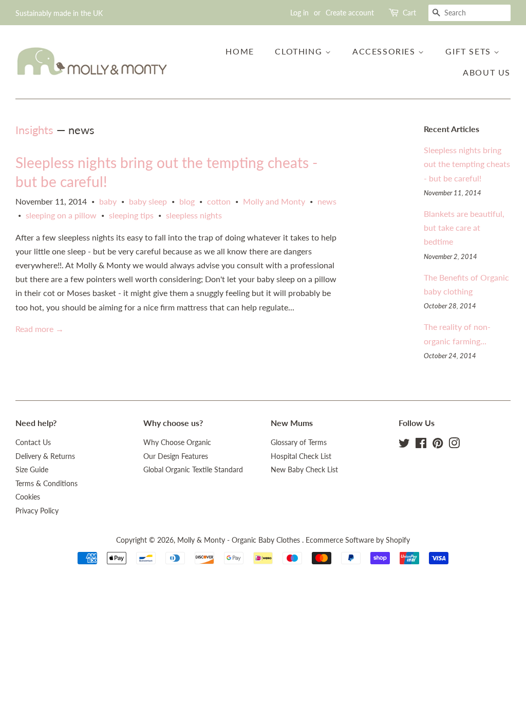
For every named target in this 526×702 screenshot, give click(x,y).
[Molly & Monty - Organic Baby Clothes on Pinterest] (437, 445)
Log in (299, 12)
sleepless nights (194, 215)
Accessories (385, 51)
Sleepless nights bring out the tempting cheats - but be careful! (467, 163)
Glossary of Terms (299, 442)
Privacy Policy (37, 511)
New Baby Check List (304, 470)
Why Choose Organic (177, 442)
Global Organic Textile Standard (193, 470)
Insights (34, 130)
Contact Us (33, 442)
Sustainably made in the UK (59, 13)
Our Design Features (175, 456)
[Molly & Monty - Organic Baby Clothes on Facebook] (421, 445)
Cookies (27, 497)
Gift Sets (469, 51)
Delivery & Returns (45, 456)
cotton (219, 201)
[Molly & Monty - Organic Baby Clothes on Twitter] (404, 445)
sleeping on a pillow (61, 215)
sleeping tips (131, 215)
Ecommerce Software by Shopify (358, 540)
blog (187, 201)
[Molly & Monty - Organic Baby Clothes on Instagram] (454, 445)
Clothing (300, 51)
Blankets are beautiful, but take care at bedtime (464, 227)
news (326, 201)
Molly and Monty (274, 201)
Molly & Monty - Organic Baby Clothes (239, 540)
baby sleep (148, 201)
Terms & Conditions (46, 483)
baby (108, 201)
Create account (350, 12)
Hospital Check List (301, 456)
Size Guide (31, 470)
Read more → (39, 329)
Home (240, 51)
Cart (409, 12)
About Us (487, 72)
